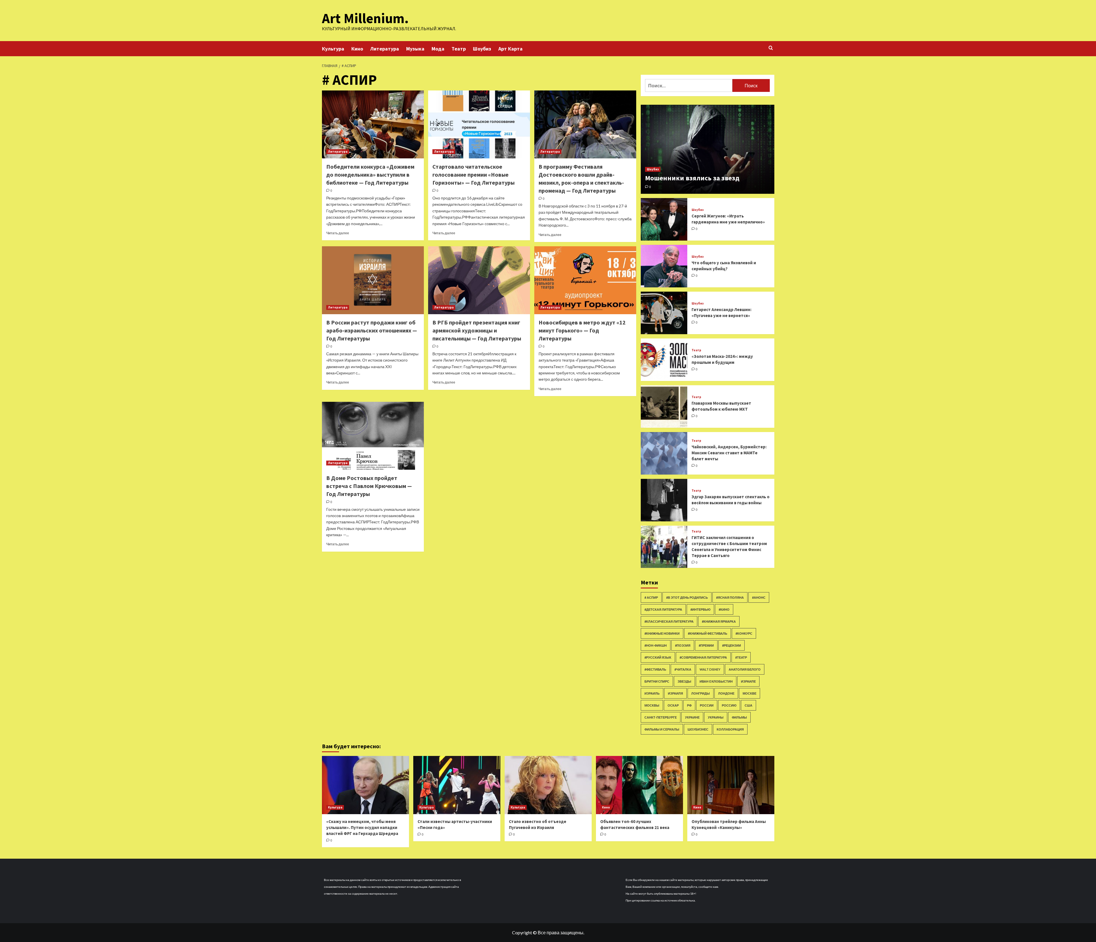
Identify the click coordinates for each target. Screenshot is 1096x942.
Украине (692, 717)
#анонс (758, 597)
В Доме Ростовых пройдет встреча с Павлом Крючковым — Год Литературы (369, 485)
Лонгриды (700, 693)
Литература (384, 48)
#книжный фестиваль (707, 633)
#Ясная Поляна (730, 597)
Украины (716, 717)
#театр (741, 657)
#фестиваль (655, 669)
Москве (749, 693)
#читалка (682, 669)
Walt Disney (710, 669)
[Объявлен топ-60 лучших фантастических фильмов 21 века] (639, 785)
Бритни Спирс (656, 681)
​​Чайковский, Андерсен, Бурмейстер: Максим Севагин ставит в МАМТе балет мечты (729, 452)
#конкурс (744, 633)
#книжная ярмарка (719, 621)
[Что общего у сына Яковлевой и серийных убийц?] (664, 266)
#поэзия (682, 645)
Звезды (684, 681)
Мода (438, 48)
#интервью (700, 609)
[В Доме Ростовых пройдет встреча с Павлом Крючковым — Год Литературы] (373, 436)
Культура (333, 48)
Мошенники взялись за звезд (692, 178)
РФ (689, 705)
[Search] (770, 48)
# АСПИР (651, 597)
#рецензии (731, 645)
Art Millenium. (365, 18)
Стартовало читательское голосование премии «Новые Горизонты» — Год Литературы (473, 174)
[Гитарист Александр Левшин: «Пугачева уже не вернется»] (664, 313)
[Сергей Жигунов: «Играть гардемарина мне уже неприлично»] (664, 219)
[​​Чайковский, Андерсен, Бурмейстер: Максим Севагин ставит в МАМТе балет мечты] (664, 453)
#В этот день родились (687, 597)
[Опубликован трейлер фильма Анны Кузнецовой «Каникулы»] (730, 785)
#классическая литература (669, 621)
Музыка (415, 48)
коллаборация (730, 729)
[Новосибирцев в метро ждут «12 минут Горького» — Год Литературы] (585, 280)
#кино (724, 609)
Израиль (652, 693)
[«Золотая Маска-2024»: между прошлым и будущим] (664, 359)
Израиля (675, 693)
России (707, 705)
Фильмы (739, 717)
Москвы (651, 705)
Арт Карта (510, 48)
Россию (729, 705)
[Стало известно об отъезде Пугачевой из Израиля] (548, 785)
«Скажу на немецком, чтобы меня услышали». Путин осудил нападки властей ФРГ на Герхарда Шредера (362, 827)
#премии (706, 645)
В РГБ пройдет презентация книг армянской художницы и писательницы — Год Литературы (476, 330)
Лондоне (726, 693)
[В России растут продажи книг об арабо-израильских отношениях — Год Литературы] (373, 280)
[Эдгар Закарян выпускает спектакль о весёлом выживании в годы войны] (664, 500)
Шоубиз (482, 48)
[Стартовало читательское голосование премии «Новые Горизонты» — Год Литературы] (479, 124)
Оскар (673, 705)
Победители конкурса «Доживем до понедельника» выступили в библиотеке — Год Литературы (370, 174)
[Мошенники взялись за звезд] (707, 149)
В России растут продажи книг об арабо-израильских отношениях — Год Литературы (371, 330)
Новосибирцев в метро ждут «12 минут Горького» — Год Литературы (582, 330)
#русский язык (657, 657)
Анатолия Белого (745, 669)
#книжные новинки (662, 633)
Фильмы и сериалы (661, 729)
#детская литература (663, 609)
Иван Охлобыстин (716, 681)
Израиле (748, 681)
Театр (459, 48)
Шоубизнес (698, 729)
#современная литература (703, 657)
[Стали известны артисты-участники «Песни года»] (456, 785)
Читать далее (337, 233)
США (748, 705)
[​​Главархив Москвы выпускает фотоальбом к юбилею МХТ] (664, 406)
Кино (357, 48)
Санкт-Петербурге (660, 717)
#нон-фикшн (655, 645)
